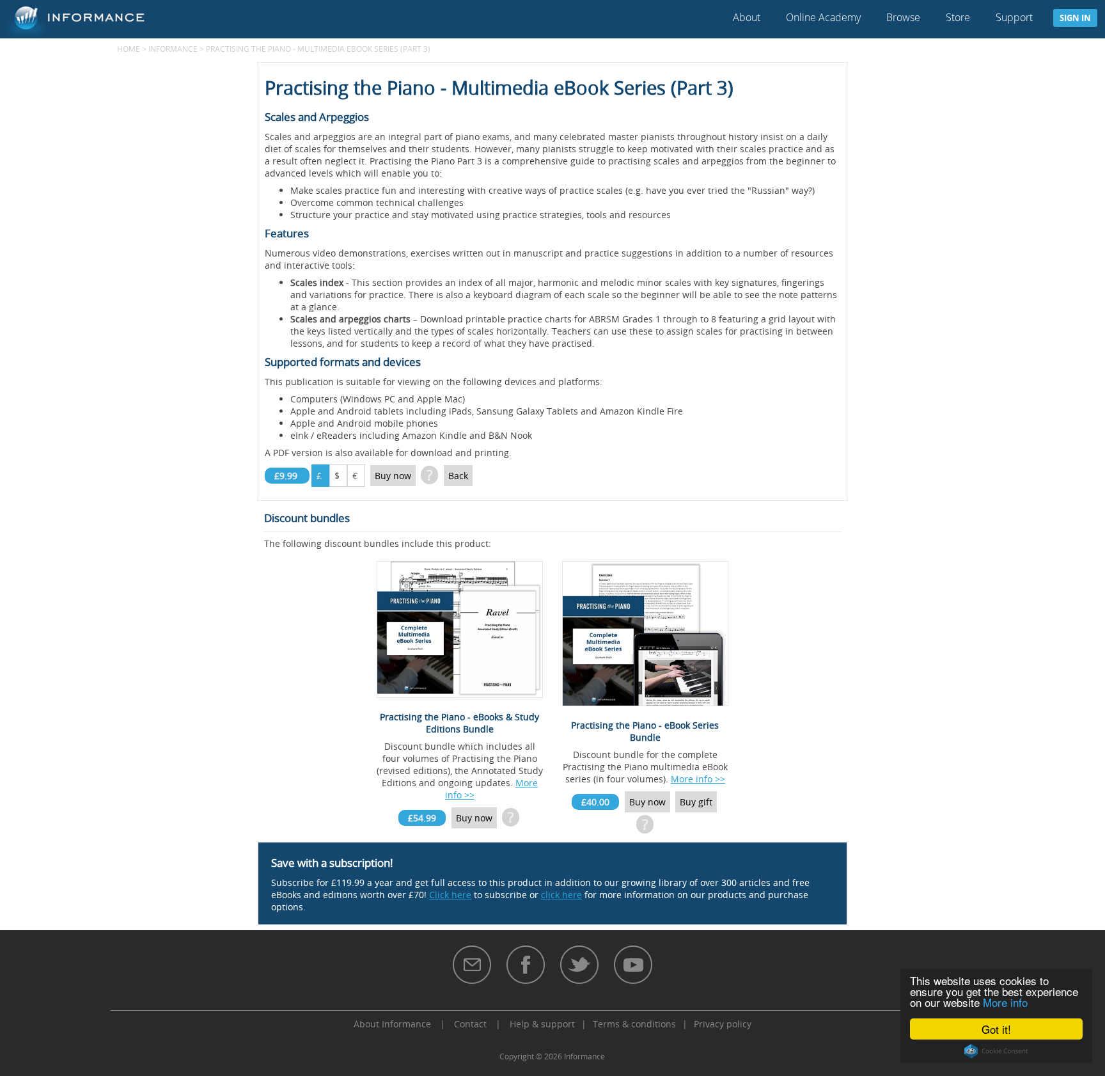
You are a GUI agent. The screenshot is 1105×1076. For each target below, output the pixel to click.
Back (458, 476)
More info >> (698, 779)
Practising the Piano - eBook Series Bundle (645, 731)
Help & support (542, 1024)
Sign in (1075, 18)
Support (1014, 17)
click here (561, 895)
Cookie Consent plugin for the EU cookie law (996, 1051)
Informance (173, 49)
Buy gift (696, 802)
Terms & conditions (634, 1024)
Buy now (393, 476)
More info (1005, 1002)
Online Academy (823, 17)
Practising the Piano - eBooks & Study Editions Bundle (459, 723)
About (746, 17)
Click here (450, 895)
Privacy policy (722, 1024)
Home (128, 49)
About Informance (392, 1024)
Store (958, 17)
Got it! (996, 1029)
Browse (903, 17)
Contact (470, 1024)
